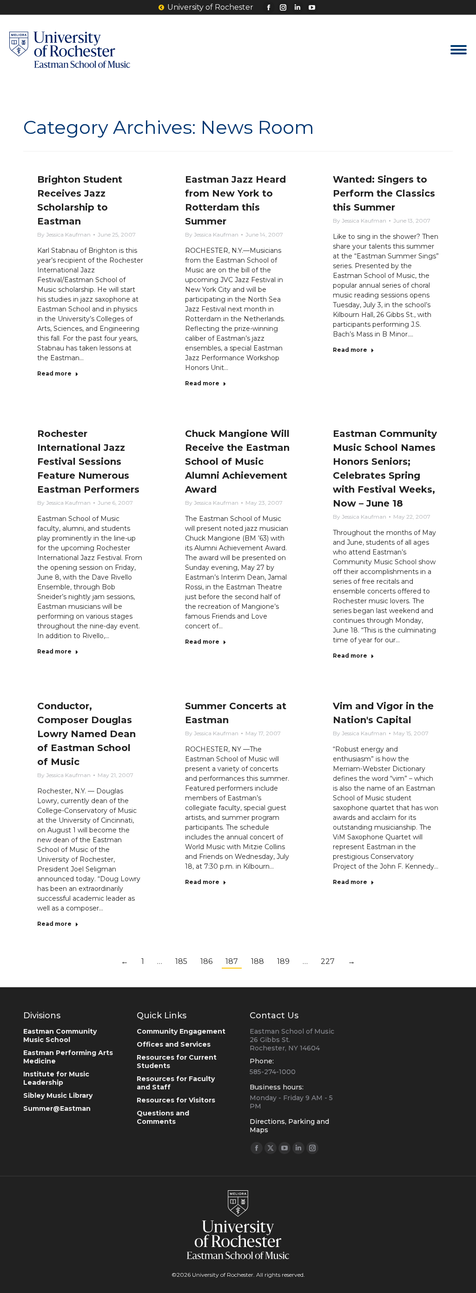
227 (328, 961)
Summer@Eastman (57, 1108)
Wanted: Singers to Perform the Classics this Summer (384, 193)
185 (181, 961)
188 (257, 961)
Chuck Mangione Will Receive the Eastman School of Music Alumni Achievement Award (237, 461)
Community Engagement (181, 1031)
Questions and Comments (163, 1117)
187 (231, 961)
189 (283, 961)
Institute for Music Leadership (56, 1078)
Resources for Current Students (177, 1061)
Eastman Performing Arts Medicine (68, 1057)
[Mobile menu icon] (458, 49)
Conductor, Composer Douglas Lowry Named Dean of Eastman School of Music (86, 733)
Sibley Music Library (58, 1095)
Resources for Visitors (176, 1100)
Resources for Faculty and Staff (176, 1083)
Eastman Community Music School (60, 1035)
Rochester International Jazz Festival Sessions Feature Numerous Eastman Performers (88, 461)
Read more (54, 373)
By (64, 234)
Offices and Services (174, 1044)
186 (206, 961)
